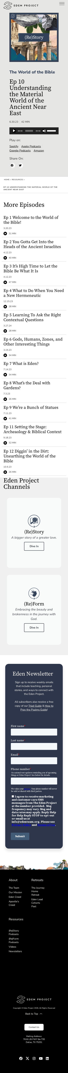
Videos (12, 946)
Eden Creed (15, 897)
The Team (14, 888)
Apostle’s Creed (14, 903)
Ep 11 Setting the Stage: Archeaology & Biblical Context (32, 429)
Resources (17, 179)
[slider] (52, 130)
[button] (12, 165)
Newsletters (15, 951)
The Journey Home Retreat (37, 891)
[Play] (14, 131)
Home (7, 179)
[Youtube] (40, 1058)
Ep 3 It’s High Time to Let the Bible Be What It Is (30, 269)
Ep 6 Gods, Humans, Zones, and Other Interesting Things (33, 342)
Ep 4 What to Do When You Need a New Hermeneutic (33, 293)
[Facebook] (20, 1058)
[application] (34, 130)
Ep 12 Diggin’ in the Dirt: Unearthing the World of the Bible (29, 456)
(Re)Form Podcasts (14, 940)
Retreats (37, 880)
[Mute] (44, 131)
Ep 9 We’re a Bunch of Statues (30, 407)
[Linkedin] (47, 1058)
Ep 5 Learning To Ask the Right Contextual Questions (32, 317)
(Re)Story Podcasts (14, 932)
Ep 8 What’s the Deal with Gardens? (26, 385)
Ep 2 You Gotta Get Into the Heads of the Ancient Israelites (32, 244)
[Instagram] (34, 1058)
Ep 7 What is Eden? (21, 363)
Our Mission (15, 892)
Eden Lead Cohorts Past (37, 903)
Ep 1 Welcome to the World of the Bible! (30, 220)
